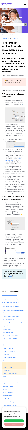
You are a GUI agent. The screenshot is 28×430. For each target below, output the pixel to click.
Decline (14, 424)
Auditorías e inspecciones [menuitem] (10, 335)
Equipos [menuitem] (5, 342)
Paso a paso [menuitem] (8, 367)
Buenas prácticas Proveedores (9, 295)
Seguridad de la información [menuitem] (11, 383)
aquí (10, 276)
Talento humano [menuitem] (7, 395)
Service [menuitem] (5, 389)
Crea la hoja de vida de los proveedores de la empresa (13, 311)
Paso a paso (15, 38)
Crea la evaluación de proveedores (10, 302)
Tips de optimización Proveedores (10, 306)
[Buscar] (25, 24)
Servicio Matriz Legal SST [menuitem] (10, 402)
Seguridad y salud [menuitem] (8, 386)
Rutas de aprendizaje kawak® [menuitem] (11, 316)
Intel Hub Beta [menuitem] (7, 399)
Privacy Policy (19, 417)
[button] (25, 326)
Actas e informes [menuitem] (8, 332)
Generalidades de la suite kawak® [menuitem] (12, 323)
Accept (14, 420)
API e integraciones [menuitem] (8, 319)
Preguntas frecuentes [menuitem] (10, 373)
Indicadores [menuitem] (6, 354)
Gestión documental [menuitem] (9, 351)
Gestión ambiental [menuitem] (8, 348)
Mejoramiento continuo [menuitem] (9, 357)
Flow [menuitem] (4, 345)
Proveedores (5, 38)
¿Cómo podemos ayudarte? (12, 19)
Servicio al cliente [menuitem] (8, 392)
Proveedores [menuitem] (6, 364)
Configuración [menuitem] (7, 329)
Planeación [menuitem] (6, 361)
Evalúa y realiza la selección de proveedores (13, 299)
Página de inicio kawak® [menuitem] (9, 326)
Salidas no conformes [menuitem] (9, 380)
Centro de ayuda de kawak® (10, 35)
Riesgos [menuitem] (5, 376)
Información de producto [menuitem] (10, 405)
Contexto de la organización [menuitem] (11, 338)
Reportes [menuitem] (6, 370)
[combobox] (13, 24)
